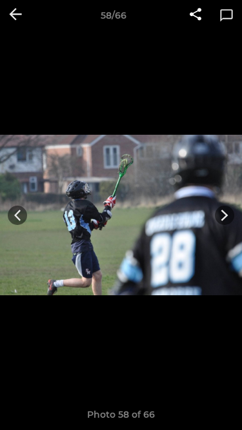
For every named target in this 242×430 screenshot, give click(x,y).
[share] (195, 15)
